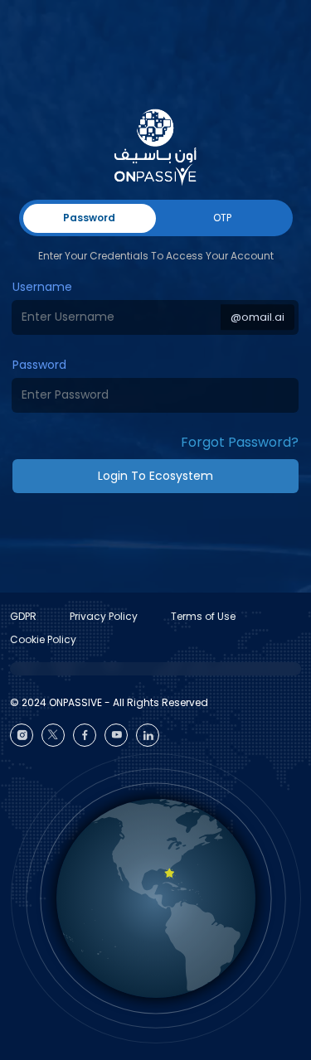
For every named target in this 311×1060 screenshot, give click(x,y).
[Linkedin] (147, 735)
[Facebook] (84, 735)
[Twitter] (53, 735)
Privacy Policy (104, 616)
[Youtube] (116, 735)
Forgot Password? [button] (240, 442)
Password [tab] (89, 218)
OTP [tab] (222, 218)
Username (42, 286)
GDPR (23, 616)
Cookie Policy (43, 639)
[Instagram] (21, 735)
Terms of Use (203, 616)
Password (39, 364)
